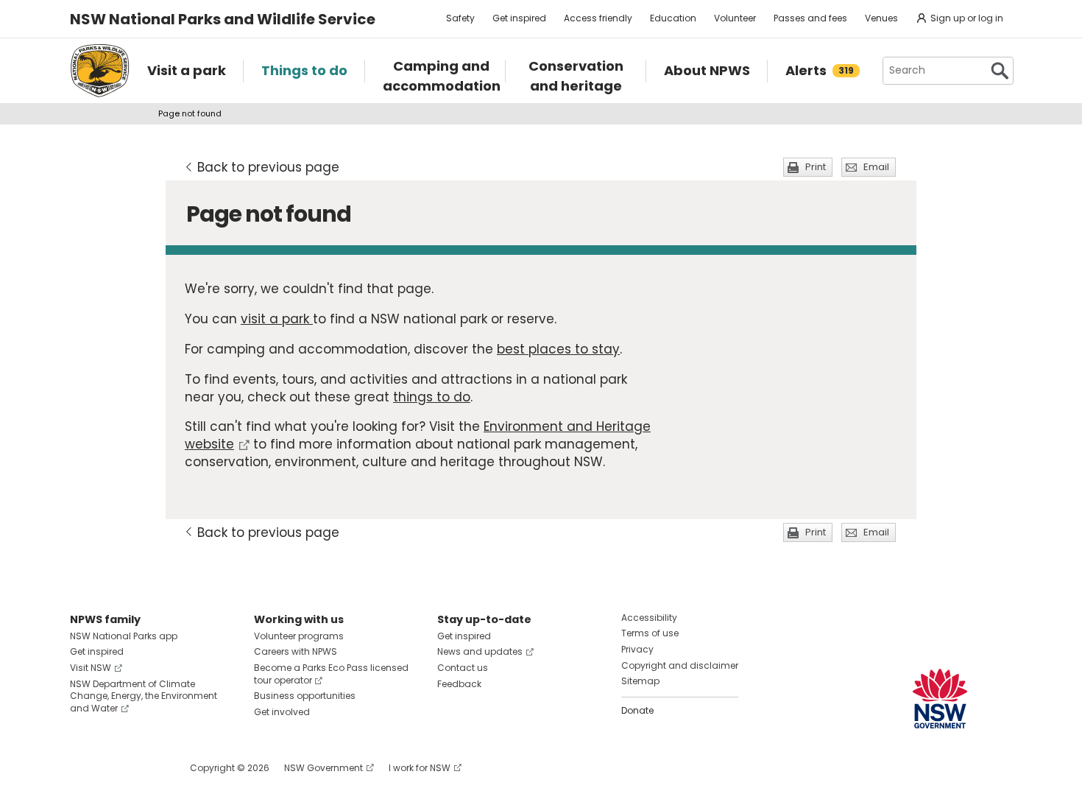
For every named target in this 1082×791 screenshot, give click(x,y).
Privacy (637, 649)
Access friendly (598, 18)
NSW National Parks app (123, 636)
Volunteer (735, 18)
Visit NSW (90, 667)
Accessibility (649, 617)
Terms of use (650, 633)
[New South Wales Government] (940, 698)
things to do (431, 397)
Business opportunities (305, 695)
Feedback (459, 684)
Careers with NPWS (295, 651)
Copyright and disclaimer (679, 665)
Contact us (462, 667)
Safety (460, 18)
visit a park (277, 319)
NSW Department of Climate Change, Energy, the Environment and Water (143, 696)
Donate (637, 710)
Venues (881, 18)
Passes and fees (810, 18)
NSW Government (323, 768)
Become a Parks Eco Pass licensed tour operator (331, 673)
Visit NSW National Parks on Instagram (115, 767)
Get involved (282, 712)
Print (815, 167)
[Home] (100, 70)
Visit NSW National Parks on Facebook (83, 767)
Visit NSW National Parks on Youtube (146, 767)
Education (673, 18)
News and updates (480, 651)
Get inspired (519, 18)
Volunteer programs (299, 636)
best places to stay (558, 349)
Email (876, 167)
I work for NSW (419, 768)
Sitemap (640, 681)
